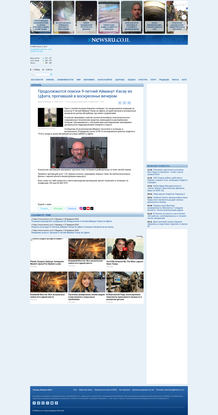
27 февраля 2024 (71, 225)
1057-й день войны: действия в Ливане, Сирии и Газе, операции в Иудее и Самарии (167, 180)
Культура (143, 80)
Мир (79, 80)
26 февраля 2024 (71, 230)
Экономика (89, 80)
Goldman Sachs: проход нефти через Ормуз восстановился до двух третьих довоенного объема (167, 199)
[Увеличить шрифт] (124, 103)
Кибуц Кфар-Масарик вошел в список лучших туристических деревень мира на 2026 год (166, 188)
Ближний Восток (65, 80)
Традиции (164, 80)
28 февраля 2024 (71, 219)
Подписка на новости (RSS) (105, 390)
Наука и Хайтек (105, 80)
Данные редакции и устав (143, 390)
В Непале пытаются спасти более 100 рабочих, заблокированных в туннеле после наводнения (166, 216)
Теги (75, 390)
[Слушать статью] (131, 103)
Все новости (37, 80)
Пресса (175, 80)
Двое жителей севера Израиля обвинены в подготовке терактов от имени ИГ (167, 224)
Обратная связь (85, 390)
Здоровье (120, 80)
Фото (184, 80)
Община (131, 80)
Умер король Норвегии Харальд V (169, 194)
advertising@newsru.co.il (174, 390)
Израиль (50, 80)
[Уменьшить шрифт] (120, 103)
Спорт (153, 80)
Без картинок (124, 390)
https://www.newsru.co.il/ (43, 219)
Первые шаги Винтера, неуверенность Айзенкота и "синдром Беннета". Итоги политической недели (165, 208)
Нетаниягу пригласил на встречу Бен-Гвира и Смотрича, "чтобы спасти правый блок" (165, 172)
